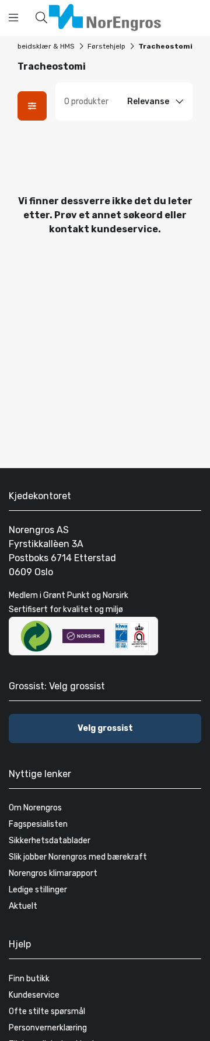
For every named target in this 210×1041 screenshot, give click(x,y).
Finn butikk (29, 979)
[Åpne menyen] (13, 17)
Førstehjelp (106, 46)
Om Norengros (35, 808)
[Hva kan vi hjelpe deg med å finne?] (41, 17)
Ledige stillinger (38, 890)
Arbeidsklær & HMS (42, 46)
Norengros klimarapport (53, 873)
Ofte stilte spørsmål (47, 1011)
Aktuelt (23, 906)
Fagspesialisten (38, 824)
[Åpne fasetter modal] (32, 106)
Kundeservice (34, 995)
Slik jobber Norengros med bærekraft (78, 857)
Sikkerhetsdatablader (49, 841)
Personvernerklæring (48, 1028)
